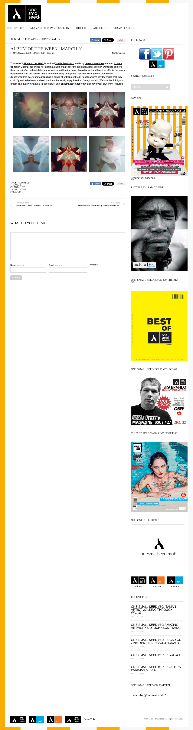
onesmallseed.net (94, 63)
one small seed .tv (157, 582)
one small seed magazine (18, 719)
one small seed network (157, 64)
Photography (50, 39)
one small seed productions (73, 719)
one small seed (122, 28)
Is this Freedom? (18, 190)
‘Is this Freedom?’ (64, 63)
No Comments (118, 53)
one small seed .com (138, 582)
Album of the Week (24, 39)
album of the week (20, 183)
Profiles (81, 28)
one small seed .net (175, 582)
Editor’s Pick (15, 28)
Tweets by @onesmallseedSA (149, 695)
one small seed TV (41, 28)
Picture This (89, 719)
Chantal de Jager (17, 188)
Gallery (63, 28)
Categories (98, 28)
